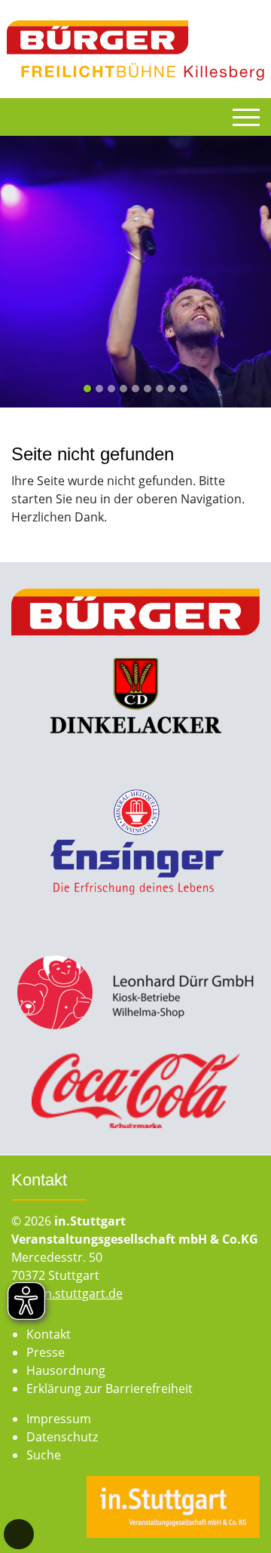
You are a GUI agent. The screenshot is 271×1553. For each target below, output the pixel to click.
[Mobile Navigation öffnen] (246, 117)
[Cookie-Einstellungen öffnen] (19, 1534)
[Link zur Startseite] (136, 49)
